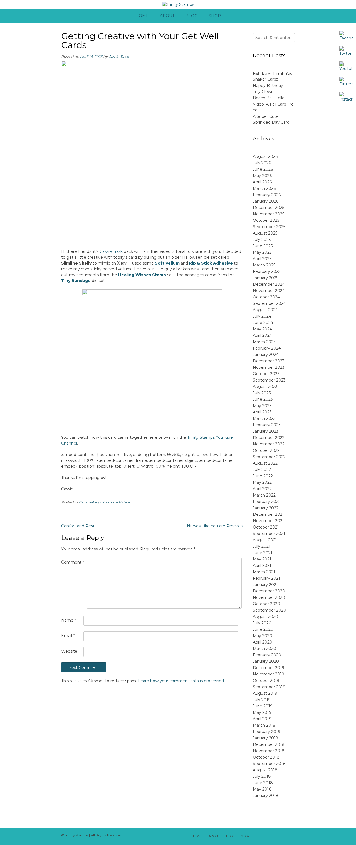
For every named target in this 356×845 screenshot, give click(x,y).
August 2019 (265, 693)
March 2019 (264, 725)
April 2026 (262, 182)
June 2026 (263, 169)
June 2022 (263, 475)
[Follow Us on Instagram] (283, 836)
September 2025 (269, 226)
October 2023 (266, 373)
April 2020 (262, 642)
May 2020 (262, 635)
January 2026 (265, 201)
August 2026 (265, 156)
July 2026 (262, 162)
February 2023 (267, 424)
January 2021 (265, 584)
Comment (72, 562)
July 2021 (261, 546)
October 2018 (266, 757)
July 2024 (262, 316)
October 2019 (266, 680)
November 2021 (268, 520)
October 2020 (266, 603)
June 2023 (263, 399)
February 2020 (267, 654)
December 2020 (269, 591)
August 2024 (265, 309)
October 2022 (266, 450)
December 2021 (268, 514)
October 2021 (266, 527)
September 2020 (269, 610)
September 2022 (269, 456)
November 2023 (269, 367)
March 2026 (264, 188)
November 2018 (269, 750)
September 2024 (269, 303)
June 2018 (263, 782)
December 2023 (269, 360)
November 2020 (269, 597)
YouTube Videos (116, 502)
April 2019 (262, 718)
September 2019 (269, 686)
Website (69, 651)
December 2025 (268, 207)
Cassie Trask (118, 56)
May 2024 (262, 328)
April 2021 (262, 565)
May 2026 (262, 175)
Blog (191, 15)
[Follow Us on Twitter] (269, 836)
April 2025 (262, 258)
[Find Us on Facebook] (263, 836)
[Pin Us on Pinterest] (289, 836)
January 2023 (265, 431)
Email (68, 635)
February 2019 (266, 731)
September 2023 (269, 380)
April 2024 (262, 335)
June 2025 (263, 245)
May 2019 (262, 712)
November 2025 (268, 213)
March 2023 (264, 418)
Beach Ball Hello (269, 97)
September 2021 (269, 533)
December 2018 (269, 744)
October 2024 (266, 297)
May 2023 (262, 405)
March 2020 (264, 648)
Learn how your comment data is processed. (181, 680)
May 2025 (262, 252)
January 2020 (266, 661)
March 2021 (264, 571)
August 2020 (265, 616)
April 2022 (262, 488)
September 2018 (269, 763)
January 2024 (266, 354)
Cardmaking (90, 502)
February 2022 (267, 501)
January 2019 (265, 738)
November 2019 (268, 674)
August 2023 (265, 386)
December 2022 (269, 437)
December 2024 (269, 284)
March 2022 (264, 495)
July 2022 (262, 469)
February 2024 (267, 348)
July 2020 (262, 622)
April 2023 (262, 412)
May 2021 (262, 559)
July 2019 (262, 699)
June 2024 (263, 322)
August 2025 (265, 233)
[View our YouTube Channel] (276, 836)
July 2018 (262, 776)
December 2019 (268, 667)
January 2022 (265, 507)
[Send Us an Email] (256, 836)
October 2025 (266, 220)
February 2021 (266, 578)
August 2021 (265, 539)
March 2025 (264, 265)
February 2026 (267, 194)
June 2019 (263, 706)
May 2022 (262, 482)
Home (142, 15)
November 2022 (269, 444)
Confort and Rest (78, 526)
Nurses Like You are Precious (215, 526)
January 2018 (265, 795)
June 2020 (263, 629)
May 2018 (262, 789)
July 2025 (262, 239)
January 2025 (265, 277)
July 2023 (262, 392)
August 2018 (265, 769)
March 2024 (264, 341)
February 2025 (266, 271)
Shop (215, 15)
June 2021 (262, 552)
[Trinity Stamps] (178, 5)
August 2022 (265, 463)
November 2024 (269, 290)
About (167, 15)
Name (68, 620)
